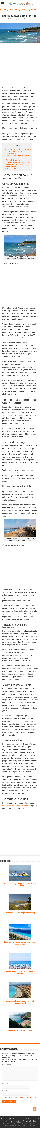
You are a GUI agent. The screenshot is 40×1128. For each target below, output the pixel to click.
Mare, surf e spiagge (13, 158)
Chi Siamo (14, 1119)
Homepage (5, 1119)
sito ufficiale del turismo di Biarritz (15, 806)
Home (4, 9)
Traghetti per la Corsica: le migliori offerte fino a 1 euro (20, 884)
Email (5, 1090)
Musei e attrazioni (12, 166)
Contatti (37, 1119)
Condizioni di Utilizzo (13, 1121)
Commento (7, 1064)
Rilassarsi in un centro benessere (17, 162)
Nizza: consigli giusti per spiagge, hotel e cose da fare (20, 943)
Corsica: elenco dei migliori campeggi (20, 913)
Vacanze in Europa (14, 9)
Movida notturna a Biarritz (15, 164)
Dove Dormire (11, 153)
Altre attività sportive (13, 160)
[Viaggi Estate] (21, 3)
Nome (5, 1084)
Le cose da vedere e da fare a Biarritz (17, 156)
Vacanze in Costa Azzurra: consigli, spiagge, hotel (20, 1002)
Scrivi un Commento (24, 19)
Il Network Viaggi (26, 1119)
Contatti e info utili (10, 168)
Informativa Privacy (28, 1097)
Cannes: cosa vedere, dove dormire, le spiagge (20, 972)
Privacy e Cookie (29, 1121)
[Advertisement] (20, 66)
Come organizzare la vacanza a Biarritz (17, 149)
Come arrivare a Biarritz (14, 151)
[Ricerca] (34, 1109)
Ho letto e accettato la (20, 1097)
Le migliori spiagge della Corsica (20, 1030)
